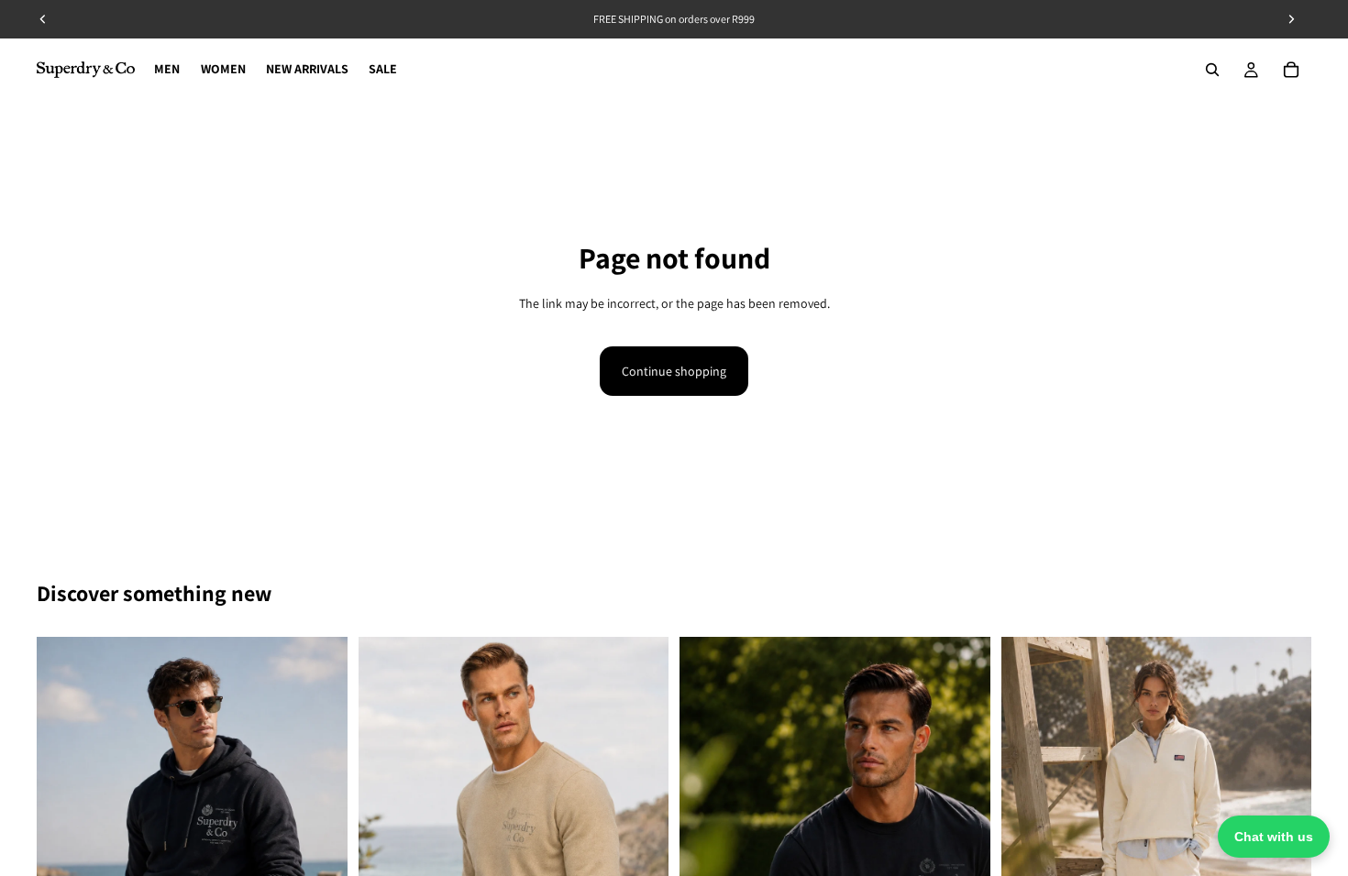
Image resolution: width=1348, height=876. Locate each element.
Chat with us (1273, 836)
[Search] (1212, 69)
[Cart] (1291, 69)
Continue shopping (674, 371)
